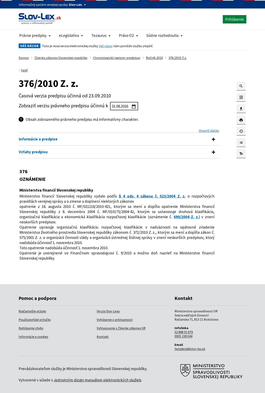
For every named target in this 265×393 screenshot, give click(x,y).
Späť (24, 70)
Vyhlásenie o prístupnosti (115, 320)
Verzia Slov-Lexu (108, 311)
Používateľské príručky (35, 320)
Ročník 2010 (154, 58)
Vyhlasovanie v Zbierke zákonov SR (121, 328)
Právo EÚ (126, 35)
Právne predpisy (33, 35)
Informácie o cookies (33, 336)
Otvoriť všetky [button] (209, 130)
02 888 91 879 (184, 332)
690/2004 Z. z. (186, 216)
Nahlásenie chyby (31, 328)
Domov (24, 58)
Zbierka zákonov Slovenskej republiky (60, 58)
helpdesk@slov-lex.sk (190, 349)
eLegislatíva (69, 35)
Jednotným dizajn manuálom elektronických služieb (97, 379)
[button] (241, 86)
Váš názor (106, 46)
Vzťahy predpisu (33, 151)
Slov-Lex (75, 4)
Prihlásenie (234, 19)
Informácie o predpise (38, 139)
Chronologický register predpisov (116, 58)
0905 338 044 (183, 336)
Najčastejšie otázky (32, 311)
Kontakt (103, 336)
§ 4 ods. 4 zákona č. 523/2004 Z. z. (152, 196)
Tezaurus (98, 35)
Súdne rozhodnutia (162, 35)
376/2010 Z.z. (178, 58)
